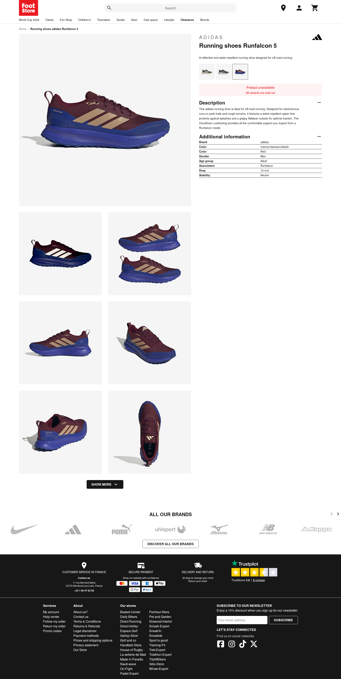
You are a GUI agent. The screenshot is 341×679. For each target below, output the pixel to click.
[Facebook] (221, 644)
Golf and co (128, 640)
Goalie (121, 20)
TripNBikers (157, 659)
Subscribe (283, 620)
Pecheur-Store (159, 612)
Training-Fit (157, 645)
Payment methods (86, 635)
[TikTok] (243, 644)
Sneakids (155, 635)
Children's (84, 20)
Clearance (187, 20)
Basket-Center (130, 612)
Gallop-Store (129, 635)
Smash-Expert (159, 626)
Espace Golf (128, 631)
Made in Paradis (131, 659)
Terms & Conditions (87, 621)
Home (22, 29)
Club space (151, 20)
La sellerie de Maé (133, 654)
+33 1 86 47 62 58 (84, 590)
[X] (254, 644)
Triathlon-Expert (160, 654)
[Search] (109, 8)
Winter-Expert (158, 668)
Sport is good (158, 640)
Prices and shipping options (92, 640)
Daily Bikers (128, 616)
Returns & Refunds (86, 626)
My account (51, 612)
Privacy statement (85, 645)
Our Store (80, 649)
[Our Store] (283, 8)
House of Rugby (131, 649)
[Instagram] (232, 644)
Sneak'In (155, 631)
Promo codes (52, 631)
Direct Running (130, 621)
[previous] (331, 514)
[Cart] (315, 8)
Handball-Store (130, 645)
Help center (51, 616)
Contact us (84, 577)
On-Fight (126, 668)
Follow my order (54, 621)
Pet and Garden (160, 616)
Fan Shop (66, 20)
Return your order (197, 581)
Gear (134, 20)
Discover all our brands (170, 544)
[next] (338, 514)
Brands (204, 20)
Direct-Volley (129, 626)
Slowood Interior (160, 621)
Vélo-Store (156, 664)
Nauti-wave (128, 664)
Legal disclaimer (84, 631)
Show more (101, 484)
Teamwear (103, 20)
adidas (211, 37)
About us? (80, 612)
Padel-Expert (129, 673)
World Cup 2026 (29, 20)
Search (170, 7)
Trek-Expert (157, 649)
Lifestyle (169, 20)
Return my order (54, 626)
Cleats (49, 20)
